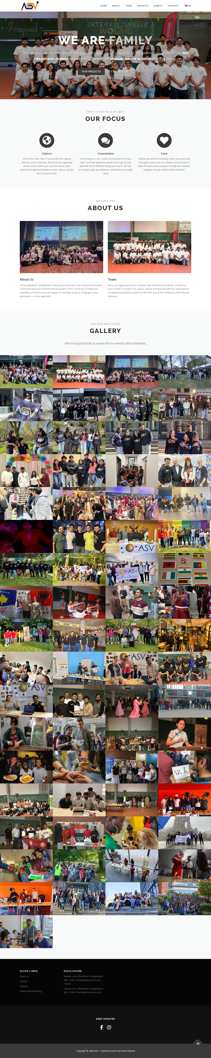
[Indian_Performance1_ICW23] (132, 701)
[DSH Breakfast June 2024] (132, 536)
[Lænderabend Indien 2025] (132, 503)
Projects (143, 6)
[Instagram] (109, 1027)
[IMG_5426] (79, 865)
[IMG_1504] (79, 470)
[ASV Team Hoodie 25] (26, 569)
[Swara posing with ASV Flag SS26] (26, 404)
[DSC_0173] (79, 635)
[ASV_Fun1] (132, 668)
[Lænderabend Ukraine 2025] (26, 503)
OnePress (105, 1050)
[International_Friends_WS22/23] (132, 602)
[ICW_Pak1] (79, 701)
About (116, 6)
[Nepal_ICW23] (26, 832)
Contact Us (119, 71)
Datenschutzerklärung (31, 991)
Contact (173, 6)
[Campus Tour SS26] (132, 404)
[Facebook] (101, 1027)
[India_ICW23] (79, 832)
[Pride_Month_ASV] (26, 635)
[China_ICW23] (26, 734)
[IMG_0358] (26, 767)
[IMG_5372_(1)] (26, 898)
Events (158, 6)
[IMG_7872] (132, 569)
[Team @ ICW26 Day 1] (26, 371)
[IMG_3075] (79, 767)
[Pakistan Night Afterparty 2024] (26, 536)
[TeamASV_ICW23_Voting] (26, 701)
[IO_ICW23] (132, 767)
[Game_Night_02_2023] (26, 668)
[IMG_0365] (79, 602)
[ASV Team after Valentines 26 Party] (132, 470)
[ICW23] (132, 734)
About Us (27, 279)
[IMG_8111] (132, 865)
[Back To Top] (197, 1043)
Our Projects (91, 71)
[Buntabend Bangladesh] (26, 470)
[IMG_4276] (132, 898)
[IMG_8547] (26, 931)
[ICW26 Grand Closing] (132, 371)
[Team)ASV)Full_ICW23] (132, 799)
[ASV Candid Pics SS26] (26, 437)
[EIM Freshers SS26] (79, 404)
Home (104, 6)
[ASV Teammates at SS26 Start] (132, 437)
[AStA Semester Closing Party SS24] (79, 536)
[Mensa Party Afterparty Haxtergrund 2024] (79, 569)
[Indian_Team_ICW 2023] (26, 799)
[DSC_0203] (79, 898)
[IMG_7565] (26, 865)
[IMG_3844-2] (132, 832)
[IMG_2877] (79, 734)
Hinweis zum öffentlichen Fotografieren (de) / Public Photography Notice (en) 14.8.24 (83, 980)
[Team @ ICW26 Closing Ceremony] (79, 371)
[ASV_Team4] (79, 799)
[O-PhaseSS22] (132, 635)
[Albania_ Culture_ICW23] (26, 602)
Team (129, 6)
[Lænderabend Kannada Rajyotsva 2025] (79, 503)
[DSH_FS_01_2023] (79, 668)
